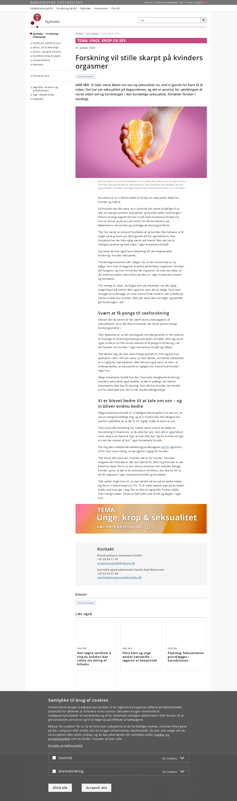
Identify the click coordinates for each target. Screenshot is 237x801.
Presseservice (41, 75)
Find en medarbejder (166, 2)
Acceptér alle (96, 788)
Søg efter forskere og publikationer (45, 89)
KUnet (189, 2)
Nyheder (79, 33)
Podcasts (38, 64)
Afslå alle (60, 788)
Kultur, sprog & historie (47, 51)
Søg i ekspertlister (44, 94)
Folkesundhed (85, 76)
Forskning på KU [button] (67, 8)
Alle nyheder (93, 33)
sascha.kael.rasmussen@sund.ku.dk (119, 577)
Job (181, 2)
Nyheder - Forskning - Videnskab (46, 35)
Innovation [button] (101, 8)
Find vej (148, 2)
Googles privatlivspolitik (65, 746)
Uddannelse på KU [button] (41, 8)
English (199, 2)
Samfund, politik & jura (47, 43)
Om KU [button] (115, 8)
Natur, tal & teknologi (46, 47)
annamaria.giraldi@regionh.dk (116, 563)
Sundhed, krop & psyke (47, 55)
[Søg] (204, 20)
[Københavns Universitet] (36, 21)
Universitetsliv (41, 60)
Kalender (38, 99)
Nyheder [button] (85, 8)
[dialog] (118, 746)
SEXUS (165, 447)
